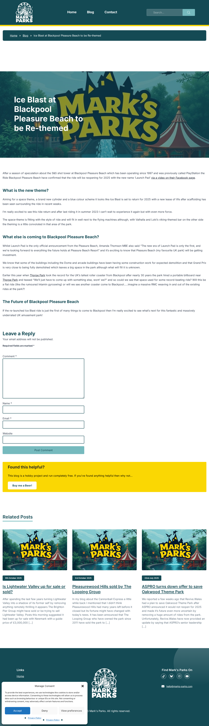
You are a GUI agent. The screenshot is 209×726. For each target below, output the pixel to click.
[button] (82, 686)
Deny (45, 710)
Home (72, 12)
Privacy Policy (34, 718)
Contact (110, 12)
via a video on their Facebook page (173, 177)
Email (7, 418)
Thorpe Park (37, 275)
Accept (17, 710)
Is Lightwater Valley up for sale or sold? (34, 589)
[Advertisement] (104, 68)
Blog (90, 12)
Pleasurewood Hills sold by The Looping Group (101, 589)
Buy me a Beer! (24, 486)
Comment (10, 356)
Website (7, 433)
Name (7, 403)
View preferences (71, 710)
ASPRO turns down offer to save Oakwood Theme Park (172, 589)
